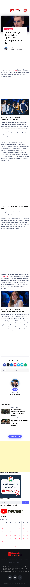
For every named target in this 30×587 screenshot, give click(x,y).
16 (27, 532)
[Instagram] (20, 577)
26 (11, 538)
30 (28, 538)
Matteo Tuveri (11, 48)
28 (19, 538)
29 (23, 538)
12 (10, 532)
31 (2, 542)
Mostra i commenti (15, 436)
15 (23, 532)
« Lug (14, 546)
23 (27, 535)
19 (10, 535)
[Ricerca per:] (11, 502)
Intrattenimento (9, 29)
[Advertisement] (15, 456)
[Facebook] (10, 577)
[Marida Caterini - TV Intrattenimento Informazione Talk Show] (15, 10)
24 (2, 538)
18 (6, 535)
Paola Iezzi (5, 276)
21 (19, 535)
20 (15, 535)
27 (15, 538)
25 (6, 538)
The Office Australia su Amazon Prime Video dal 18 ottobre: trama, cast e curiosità (18, 412)
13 (15, 532)
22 (23, 535)
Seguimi (15, 389)
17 (2, 535)
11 (6, 532)
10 (2, 532)
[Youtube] (15, 577)
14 (19, 532)
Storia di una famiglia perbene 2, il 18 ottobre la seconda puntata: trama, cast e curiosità (19, 422)
